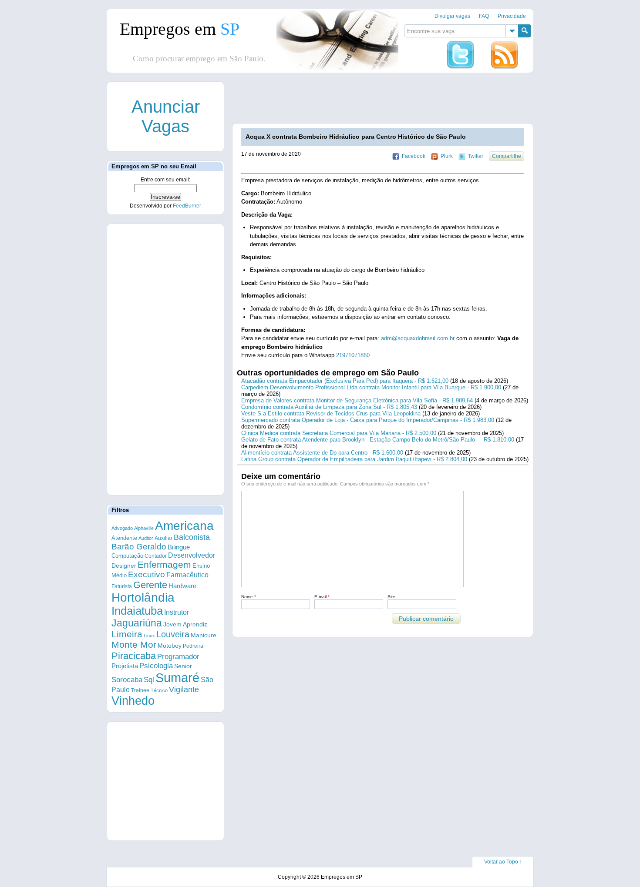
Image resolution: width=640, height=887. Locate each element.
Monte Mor (133, 644)
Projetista (124, 665)
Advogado (122, 528)
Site (391, 596)
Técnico (159, 690)
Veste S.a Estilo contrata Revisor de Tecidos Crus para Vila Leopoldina (331, 413)
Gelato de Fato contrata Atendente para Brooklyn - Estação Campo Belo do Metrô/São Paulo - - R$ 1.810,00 (377, 439)
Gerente (150, 584)
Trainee (140, 690)
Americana (184, 525)
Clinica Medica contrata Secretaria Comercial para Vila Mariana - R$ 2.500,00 (338, 433)
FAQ (484, 16)
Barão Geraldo (138, 546)
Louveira (172, 634)
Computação (127, 555)
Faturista (121, 586)
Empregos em (179, 29)
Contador (156, 556)
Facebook (413, 156)
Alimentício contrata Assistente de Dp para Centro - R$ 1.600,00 (322, 452)
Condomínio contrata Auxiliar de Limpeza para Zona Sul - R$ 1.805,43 (329, 407)
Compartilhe (506, 156)
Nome (248, 596)
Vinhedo (133, 700)
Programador (178, 657)
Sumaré (177, 677)
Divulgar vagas (452, 16)
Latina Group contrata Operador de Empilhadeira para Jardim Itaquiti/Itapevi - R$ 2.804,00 (354, 459)
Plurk (447, 156)
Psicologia (156, 666)
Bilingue (179, 547)
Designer (123, 565)
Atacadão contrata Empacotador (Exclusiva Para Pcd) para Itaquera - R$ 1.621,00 (344, 381)
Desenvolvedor (191, 555)
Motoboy (170, 645)
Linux (149, 635)
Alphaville (144, 528)
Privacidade (512, 16)
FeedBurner (187, 206)
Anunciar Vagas (165, 116)
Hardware (182, 585)
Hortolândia (143, 597)
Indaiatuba (137, 611)
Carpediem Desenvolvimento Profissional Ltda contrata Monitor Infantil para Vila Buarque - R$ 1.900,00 (371, 387)
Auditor (145, 538)
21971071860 (353, 355)
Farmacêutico (187, 575)
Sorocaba (126, 680)
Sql (149, 680)
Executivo (146, 574)
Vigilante (184, 689)
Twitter (475, 156)
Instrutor (176, 612)
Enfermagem (164, 564)
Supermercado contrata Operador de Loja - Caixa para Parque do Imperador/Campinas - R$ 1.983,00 (367, 420)
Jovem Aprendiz (185, 624)
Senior (183, 666)
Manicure (203, 635)
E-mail (322, 596)
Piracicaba (133, 655)
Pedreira (193, 646)
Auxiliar (163, 538)
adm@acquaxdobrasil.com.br (418, 338)
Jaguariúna (136, 623)
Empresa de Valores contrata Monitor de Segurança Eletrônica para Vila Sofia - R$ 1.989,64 (357, 400)
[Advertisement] (390, 101)
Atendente (124, 538)
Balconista (192, 537)
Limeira (126, 634)
